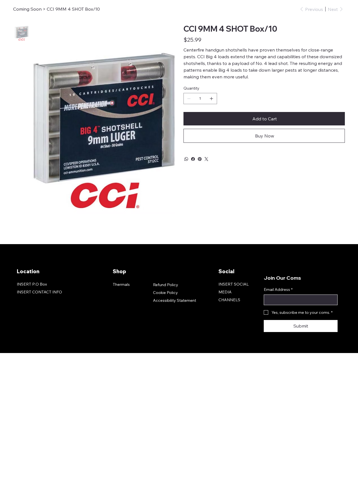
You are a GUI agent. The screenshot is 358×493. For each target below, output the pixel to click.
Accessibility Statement (174, 300)
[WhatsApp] (186, 159)
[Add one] (211, 98)
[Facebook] (193, 159)
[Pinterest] (199, 159)
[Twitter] (206, 159)
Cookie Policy (165, 292)
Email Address (278, 289)
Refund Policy (165, 284)
